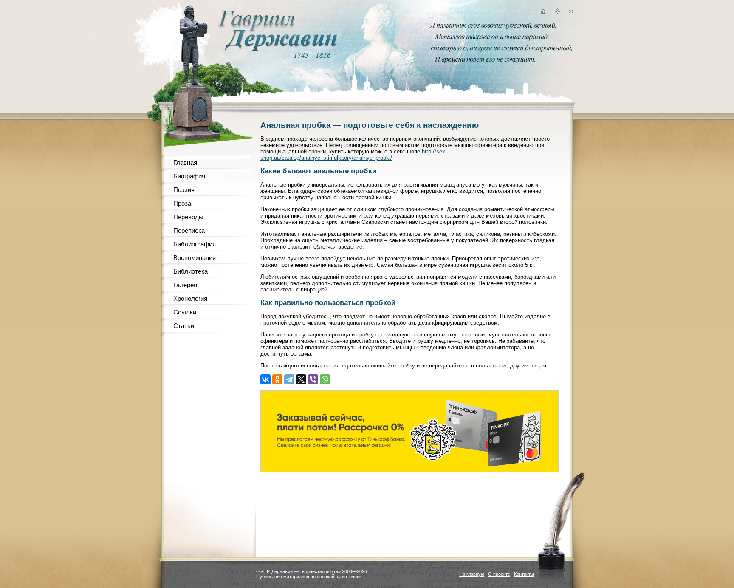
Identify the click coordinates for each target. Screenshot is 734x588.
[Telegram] (289, 379)
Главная (185, 162)
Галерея (185, 284)
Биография (189, 176)
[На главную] (542, 12)
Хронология (190, 298)
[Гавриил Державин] (276, 49)
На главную (471, 574)
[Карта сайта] (557, 12)
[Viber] (313, 379)
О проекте (499, 574)
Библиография (194, 244)
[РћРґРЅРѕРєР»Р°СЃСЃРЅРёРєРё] (277, 379)
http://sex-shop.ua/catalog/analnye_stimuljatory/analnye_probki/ (353, 154)
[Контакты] (570, 12)
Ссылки (184, 312)
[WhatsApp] (325, 379)
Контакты (524, 574)
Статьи (183, 325)
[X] (301, 379)
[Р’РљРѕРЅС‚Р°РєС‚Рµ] (265, 379)
